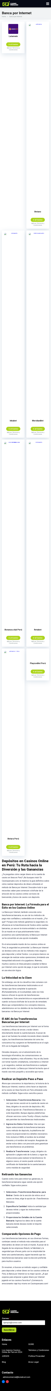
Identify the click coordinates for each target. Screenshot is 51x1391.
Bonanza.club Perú (13, 630)
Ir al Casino (13, 44)
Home (4, 16)
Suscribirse (9, 1330)
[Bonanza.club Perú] (13, 442)
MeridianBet (37, 421)
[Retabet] (38, 442)
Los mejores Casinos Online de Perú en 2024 (12, 1351)
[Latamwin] (13, 33)
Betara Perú (13, 839)
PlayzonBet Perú (38, 663)
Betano (37, 212)
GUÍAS (31, 1344)
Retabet (37, 630)
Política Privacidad (36, 1356)
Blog (4, 1362)
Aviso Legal (33, 1362)
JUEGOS (5, 1356)
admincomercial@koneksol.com (16, 1377)
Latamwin (13, 36)
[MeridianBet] (38, 233)
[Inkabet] (13, 233)
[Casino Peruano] (10, 3)
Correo (6, 1318)
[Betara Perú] (13, 651)
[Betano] (38, 24)
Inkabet (13, 421)
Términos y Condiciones (38, 1350)
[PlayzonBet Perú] (38, 660)
